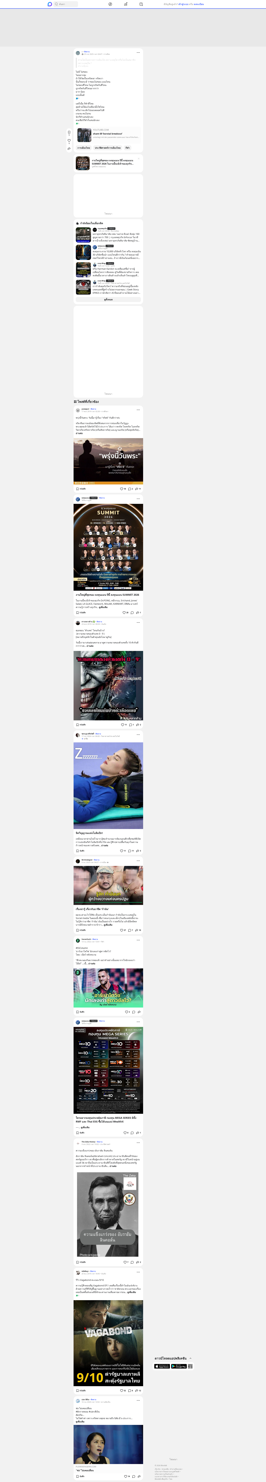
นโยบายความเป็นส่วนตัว (164, 1474)
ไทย (170, 1479)
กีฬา (128, 147)
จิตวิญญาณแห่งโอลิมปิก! (89, 833)
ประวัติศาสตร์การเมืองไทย (108, 147)
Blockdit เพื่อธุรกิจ (161, 1479)
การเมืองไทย (83, 147)
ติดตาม (87, 51)
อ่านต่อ (79, 433)
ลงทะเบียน (199, 4)
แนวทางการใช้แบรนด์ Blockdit (166, 1476)
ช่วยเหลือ (165, 1469)
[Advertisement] (133, 27)
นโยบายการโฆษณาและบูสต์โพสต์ (167, 1471)
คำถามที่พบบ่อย (176, 1469)
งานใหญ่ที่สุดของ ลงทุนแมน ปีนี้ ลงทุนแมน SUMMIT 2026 (107, 594)
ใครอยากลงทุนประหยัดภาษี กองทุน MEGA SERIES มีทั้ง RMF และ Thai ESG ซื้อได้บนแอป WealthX (106, 1119)
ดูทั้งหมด (108, 299)
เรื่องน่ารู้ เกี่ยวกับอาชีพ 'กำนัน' (92, 909)
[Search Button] (56, 4)
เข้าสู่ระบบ (183, 4)
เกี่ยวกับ (157, 1469)
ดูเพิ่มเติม (103, 607)
